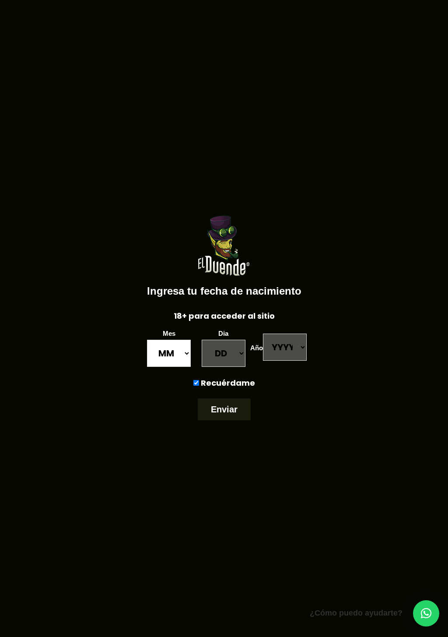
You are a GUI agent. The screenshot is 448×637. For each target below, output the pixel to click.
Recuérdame (227, 382)
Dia (223, 333)
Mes (169, 333)
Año (256, 348)
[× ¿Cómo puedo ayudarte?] (426, 613)
